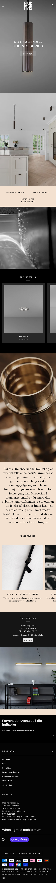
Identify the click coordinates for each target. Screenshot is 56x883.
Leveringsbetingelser (11, 772)
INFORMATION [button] (8, 751)
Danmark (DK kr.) (28, 854)
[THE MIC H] (23, 309)
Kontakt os (6, 768)
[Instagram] (3, 839)
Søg (4, 764)
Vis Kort (28, 640)
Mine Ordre (7, 781)
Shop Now (28, 54)
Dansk (7, 854)
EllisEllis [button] (7, 795)
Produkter (6, 759)
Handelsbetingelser (10, 776)
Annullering (7, 785)
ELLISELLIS (9, 869)
